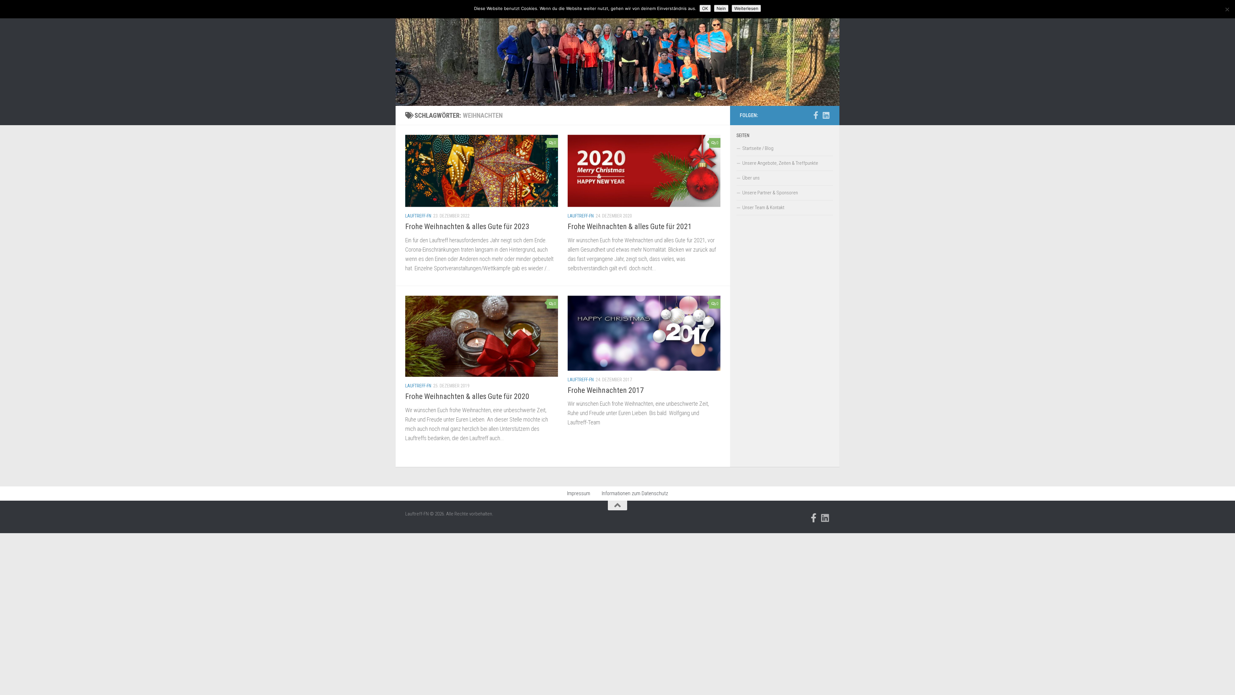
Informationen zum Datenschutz (635, 493)
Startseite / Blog (757, 148)
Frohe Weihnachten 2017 (606, 390)
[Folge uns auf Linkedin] (826, 115)
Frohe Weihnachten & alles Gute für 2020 (467, 396)
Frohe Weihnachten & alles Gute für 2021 (630, 226)
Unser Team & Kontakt (763, 207)
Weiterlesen (746, 8)
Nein (721, 8)
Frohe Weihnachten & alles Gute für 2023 (467, 226)
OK (705, 8)
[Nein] (1227, 9)
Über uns (751, 178)
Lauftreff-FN (418, 215)
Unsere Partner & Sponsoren (770, 193)
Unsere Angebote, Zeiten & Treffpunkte (780, 163)
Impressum (578, 493)
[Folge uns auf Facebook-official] (815, 115)
